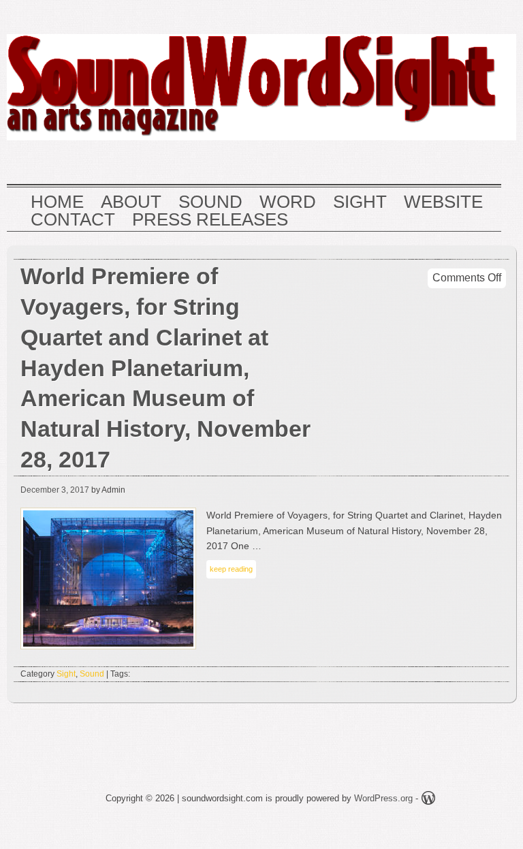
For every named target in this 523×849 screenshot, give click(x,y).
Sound (210, 202)
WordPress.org (383, 798)
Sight (360, 202)
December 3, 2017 (54, 490)
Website (443, 202)
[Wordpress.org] (428, 800)
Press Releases (210, 220)
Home (57, 202)
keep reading (231, 569)
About (131, 202)
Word (287, 202)
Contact (73, 220)
